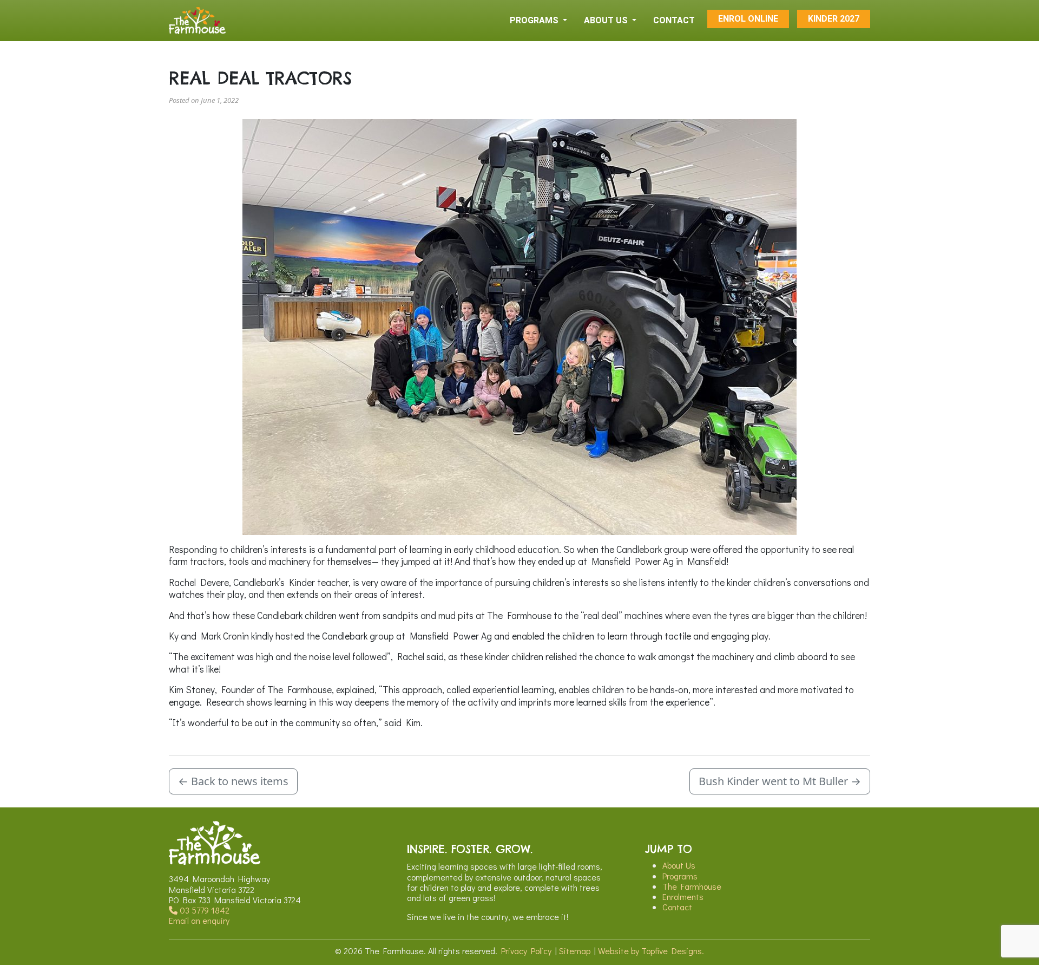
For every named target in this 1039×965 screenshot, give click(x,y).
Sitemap (574, 950)
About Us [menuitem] (607, 20)
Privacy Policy (526, 950)
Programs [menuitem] (535, 20)
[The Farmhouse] (197, 20)
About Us (678, 865)
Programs (680, 876)
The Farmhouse (691, 886)
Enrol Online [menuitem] (748, 19)
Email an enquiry (199, 920)
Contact (677, 906)
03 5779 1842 (203, 910)
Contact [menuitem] (674, 20)
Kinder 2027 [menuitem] (833, 19)
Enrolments (682, 896)
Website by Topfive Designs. (651, 950)
